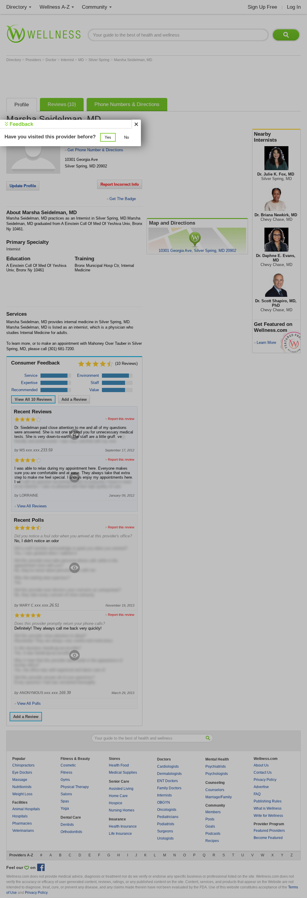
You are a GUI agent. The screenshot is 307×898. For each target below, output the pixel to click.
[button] (108, 137)
